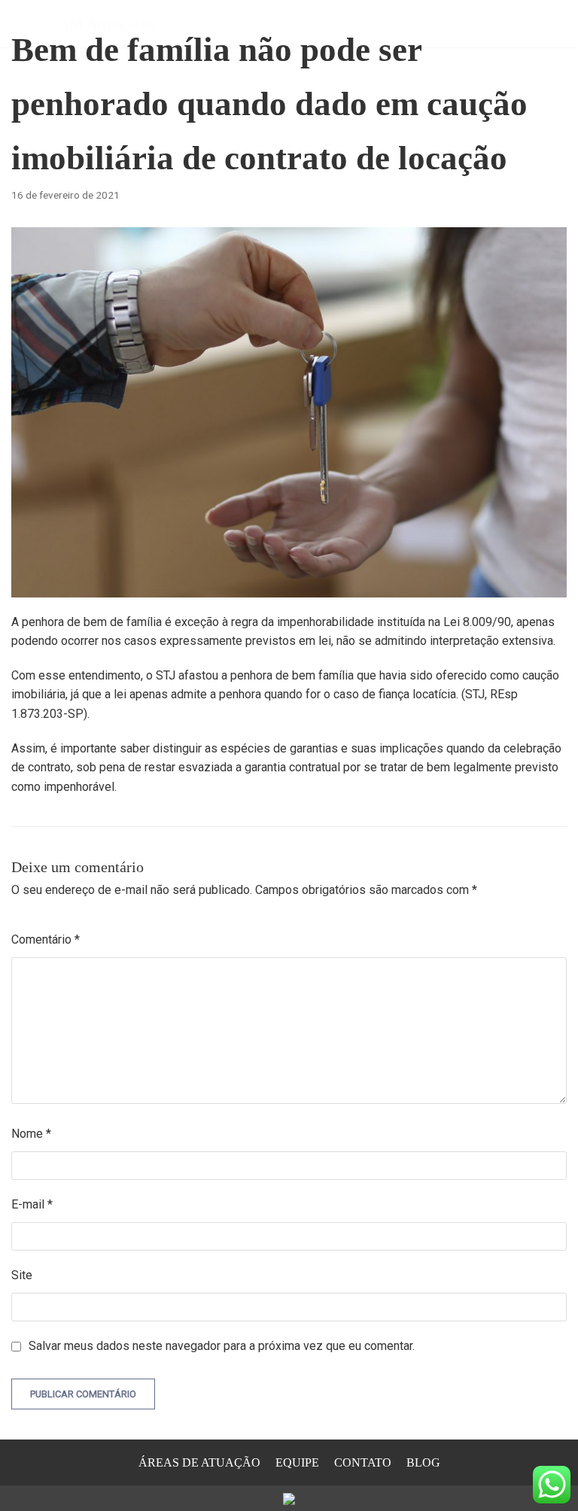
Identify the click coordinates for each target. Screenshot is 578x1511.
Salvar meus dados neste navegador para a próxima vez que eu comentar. (222, 1346)
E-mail (32, 1204)
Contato (362, 1462)
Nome (31, 1133)
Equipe (297, 1462)
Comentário (45, 939)
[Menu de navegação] (549, 23)
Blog (423, 1462)
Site (21, 1275)
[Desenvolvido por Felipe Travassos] (289, 1498)
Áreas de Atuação (199, 1462)
